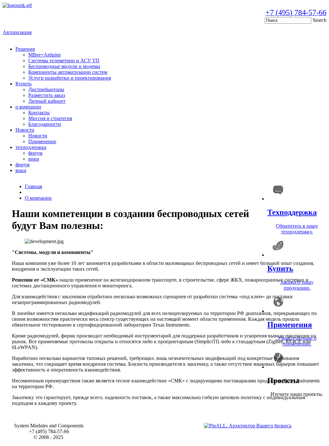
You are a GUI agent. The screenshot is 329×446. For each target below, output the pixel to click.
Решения (25, 49)
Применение (42, 141)
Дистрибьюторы (46, 89)
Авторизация (17, 32)
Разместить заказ (46, 95)
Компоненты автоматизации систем (67, 72)
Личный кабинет (47, 101)
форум (35, 153)
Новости (24, 130)
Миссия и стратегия (50, 118)
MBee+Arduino (44, 54)
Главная (33, 186)
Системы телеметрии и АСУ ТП (63, 60)
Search (319, 20)
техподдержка (30, 147)
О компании (38, 198)
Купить (23, 83)
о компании (28, 106)
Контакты (39, 112)
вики (33, 159)
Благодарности (44, 124)
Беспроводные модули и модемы (64, 66)
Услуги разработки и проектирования (69, 78)
